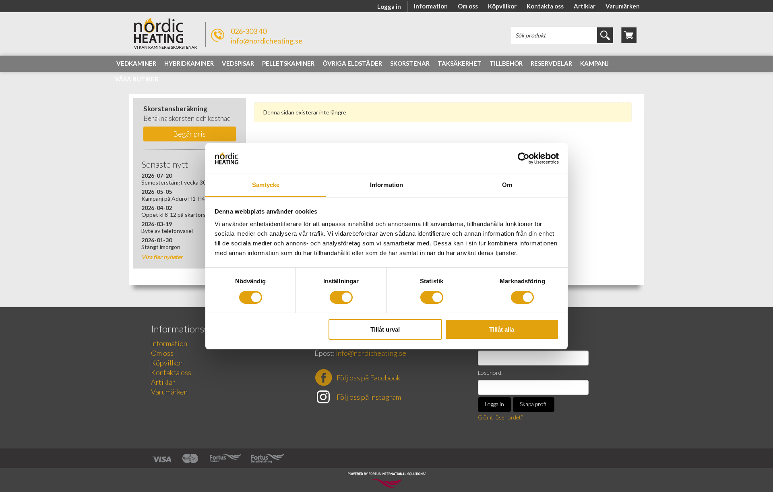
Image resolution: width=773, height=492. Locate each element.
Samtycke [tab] (266, 184)
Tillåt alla (501, 329)
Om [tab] (507, 184)
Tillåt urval (385, 329)
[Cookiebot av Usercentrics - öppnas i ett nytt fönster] (523, 158)
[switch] (341, 297)
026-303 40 (249, 31)
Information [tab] (386, 184)
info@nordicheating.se (266, 40)
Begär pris (189, 133)
